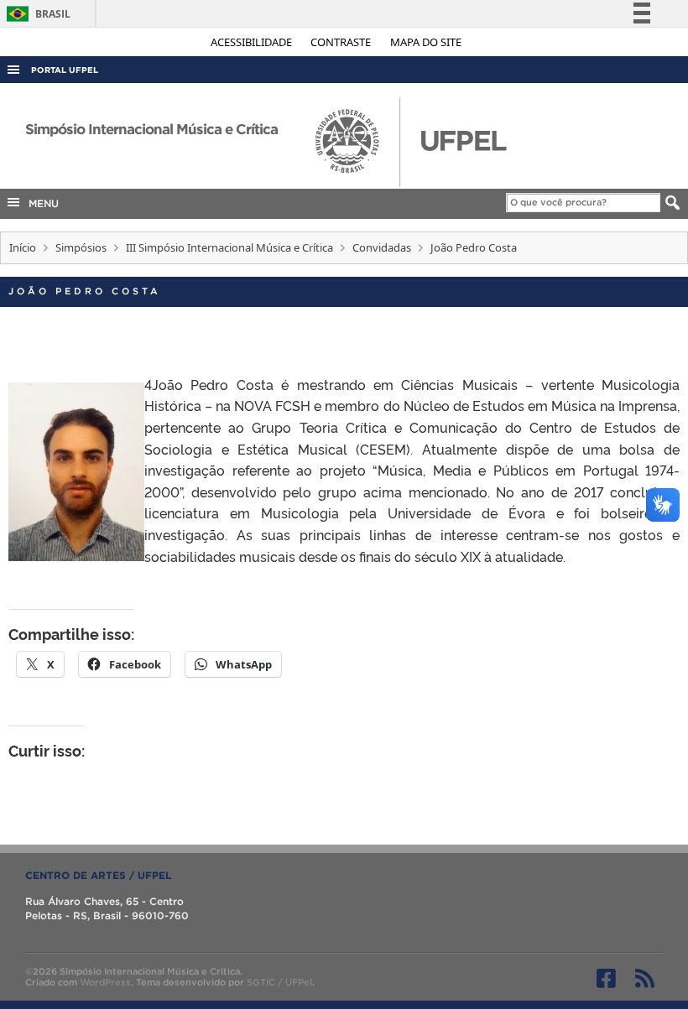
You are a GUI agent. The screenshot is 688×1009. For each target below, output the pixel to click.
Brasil (35, 14)
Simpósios (81, 247)
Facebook (606, 978)
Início (22, 247)
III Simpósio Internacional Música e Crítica (229, 247)
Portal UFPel (64, 70)
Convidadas (381, 247)
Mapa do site (425, 41)
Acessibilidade (252, 41)
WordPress (105, 982)
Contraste (341, 41)
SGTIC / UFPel (279, 982)
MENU (40, 203)
